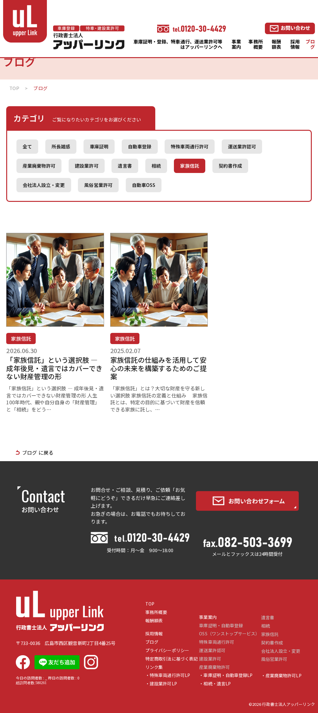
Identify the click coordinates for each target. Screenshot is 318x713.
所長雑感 (61, 146)
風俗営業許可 (98, 185)
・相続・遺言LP (215, 683)
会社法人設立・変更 (44, 185)
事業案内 (236, 44)
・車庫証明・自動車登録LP (225, 675)
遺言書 (125, 165)
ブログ (310, 44)
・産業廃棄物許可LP (281, 675)
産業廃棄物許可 (39, 165)
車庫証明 (99, 146)
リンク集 (154, 667)
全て (27, 146)
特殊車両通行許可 (189, 146)
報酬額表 (276, 44)
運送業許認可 (242, 146)
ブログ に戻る (37, 452)
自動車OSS (143, 185)
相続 (156, 165)
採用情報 (295, 44)
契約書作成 (230, 165)
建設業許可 (86, 165)
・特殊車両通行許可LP (167, 675)
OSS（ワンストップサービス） (229, 633)
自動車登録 (139, 146)
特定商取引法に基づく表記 (171, 658)
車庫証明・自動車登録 (221, 625)
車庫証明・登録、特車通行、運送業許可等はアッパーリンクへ (178, 44)
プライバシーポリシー (167, 650)
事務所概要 (255, 44)
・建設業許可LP (161, 683)
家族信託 (189, 165)
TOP (149, 603)
